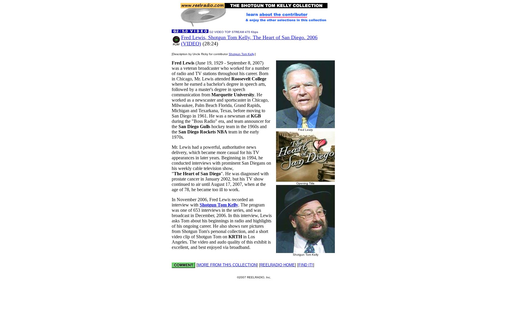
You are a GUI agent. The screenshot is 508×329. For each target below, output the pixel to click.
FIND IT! (305, 265)
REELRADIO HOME (277, 265)
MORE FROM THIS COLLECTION (227, 265)
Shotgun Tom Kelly (241, 54)
